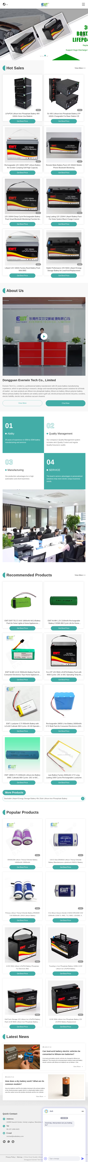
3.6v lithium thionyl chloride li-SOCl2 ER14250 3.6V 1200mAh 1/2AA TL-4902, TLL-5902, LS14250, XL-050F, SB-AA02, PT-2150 (65, 914)
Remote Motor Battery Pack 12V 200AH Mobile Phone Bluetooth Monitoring (64, 166)
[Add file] (45, 1158)
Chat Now (65, 403)
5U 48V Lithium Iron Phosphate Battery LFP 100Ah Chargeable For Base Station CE (63, 115)
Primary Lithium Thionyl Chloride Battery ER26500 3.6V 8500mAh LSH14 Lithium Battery (22, 914)
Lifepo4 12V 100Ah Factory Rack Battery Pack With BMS (22, 269)
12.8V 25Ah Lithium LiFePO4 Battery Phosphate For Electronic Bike (22, 967)
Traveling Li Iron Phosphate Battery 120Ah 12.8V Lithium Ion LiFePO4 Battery (65, 967)
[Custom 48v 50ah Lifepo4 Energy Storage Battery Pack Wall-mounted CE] (82, 798)
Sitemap (19, 1157)
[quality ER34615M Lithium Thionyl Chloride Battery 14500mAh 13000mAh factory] (22, 838)
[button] (40, 55)
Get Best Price (22, 121)
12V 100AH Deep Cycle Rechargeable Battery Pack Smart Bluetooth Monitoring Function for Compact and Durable (22, 218)
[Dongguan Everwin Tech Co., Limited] (44, 4)
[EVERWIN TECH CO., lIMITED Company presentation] (44, 336)
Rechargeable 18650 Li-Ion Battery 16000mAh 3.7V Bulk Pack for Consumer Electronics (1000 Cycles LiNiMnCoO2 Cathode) (64, 725)
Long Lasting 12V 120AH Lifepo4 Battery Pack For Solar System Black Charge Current (64, 218)
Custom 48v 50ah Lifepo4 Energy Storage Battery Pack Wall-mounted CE (32, 798)
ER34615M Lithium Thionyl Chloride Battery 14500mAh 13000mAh (22, 861)
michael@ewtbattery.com (15, 1136)
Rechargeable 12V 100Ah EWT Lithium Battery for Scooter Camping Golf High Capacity (22, 166)
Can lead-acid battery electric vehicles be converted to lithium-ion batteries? (61, 1052)
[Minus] (82, 1111)
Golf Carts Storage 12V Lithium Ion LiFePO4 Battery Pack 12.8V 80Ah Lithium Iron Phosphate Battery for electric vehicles (22, 1020)
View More (77, 1066)
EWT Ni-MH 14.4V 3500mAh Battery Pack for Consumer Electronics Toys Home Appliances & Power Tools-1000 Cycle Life (22, 673)
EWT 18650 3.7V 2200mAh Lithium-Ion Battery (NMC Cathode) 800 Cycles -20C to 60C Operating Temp (22, 776)
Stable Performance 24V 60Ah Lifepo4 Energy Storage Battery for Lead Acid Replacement (63, 269)
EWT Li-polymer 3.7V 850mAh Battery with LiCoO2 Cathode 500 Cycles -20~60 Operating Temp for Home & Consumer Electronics (22, 725)
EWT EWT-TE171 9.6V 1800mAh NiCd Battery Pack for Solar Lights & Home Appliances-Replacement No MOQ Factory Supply (22, 622)
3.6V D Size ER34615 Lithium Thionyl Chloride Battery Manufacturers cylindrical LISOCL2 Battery (66, 861)
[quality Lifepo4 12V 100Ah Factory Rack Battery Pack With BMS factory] (22, 247)
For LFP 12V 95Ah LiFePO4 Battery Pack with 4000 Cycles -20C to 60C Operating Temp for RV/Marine (63, 673)
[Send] (82, 1158)
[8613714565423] (8, 1142)
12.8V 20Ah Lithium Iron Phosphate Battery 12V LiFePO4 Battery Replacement (65, 1020)
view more (80, 68)
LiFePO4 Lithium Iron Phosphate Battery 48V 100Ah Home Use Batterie (22, 115)
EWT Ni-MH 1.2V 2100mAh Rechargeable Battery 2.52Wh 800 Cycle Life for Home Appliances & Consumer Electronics (64, 622)
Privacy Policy (10, 1157)
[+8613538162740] (12, 1142)
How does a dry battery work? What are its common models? (24, 1082)
